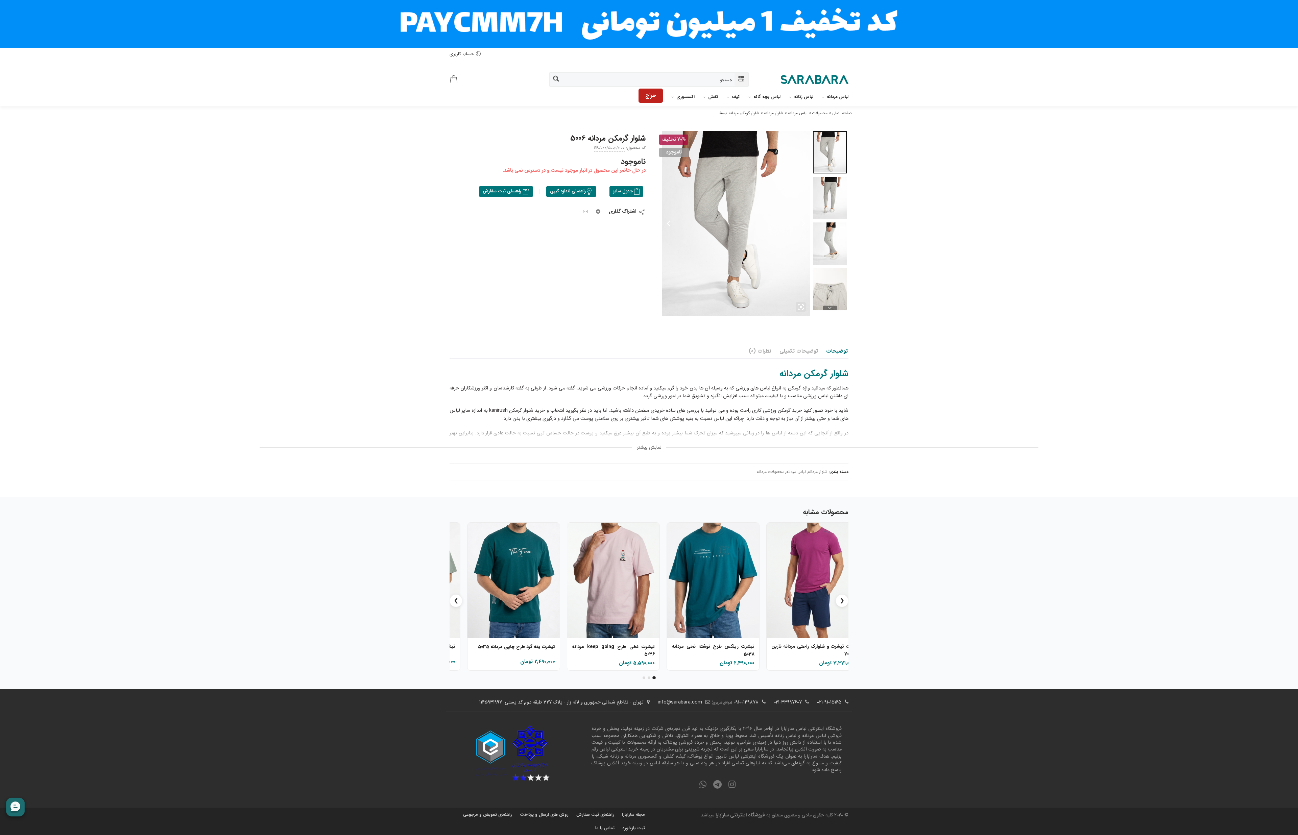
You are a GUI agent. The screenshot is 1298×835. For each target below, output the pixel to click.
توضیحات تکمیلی (798, 351)
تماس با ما (605, 828)
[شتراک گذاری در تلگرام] (598, 211)
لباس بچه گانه (766, 96)
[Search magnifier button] (556, 79)
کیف (736, 96)
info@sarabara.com (680, 702)
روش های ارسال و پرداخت (544, 814)
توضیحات (837, 351)
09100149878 (746, 702)
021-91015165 (829, 702)
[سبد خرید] (454, 79)
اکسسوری (685, 96)
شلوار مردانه (817, 472)
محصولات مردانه (770, 472)
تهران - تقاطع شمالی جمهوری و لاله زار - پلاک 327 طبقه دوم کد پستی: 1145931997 (561, 702)
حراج (650, 95)
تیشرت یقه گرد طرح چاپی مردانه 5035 (516, 646)
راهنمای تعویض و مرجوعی (487, 814)
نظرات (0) (760, 351)
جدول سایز (623, 191)
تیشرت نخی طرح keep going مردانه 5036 (613, 650)
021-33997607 (788, 702)
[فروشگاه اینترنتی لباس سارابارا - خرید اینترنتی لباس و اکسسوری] (814, 79)
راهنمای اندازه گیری (568, 191)
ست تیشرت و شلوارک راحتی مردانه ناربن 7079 (812, 650)
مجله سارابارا (633, 814)
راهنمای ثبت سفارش (503, 191)
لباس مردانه (837, 96)
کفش (713, 96)
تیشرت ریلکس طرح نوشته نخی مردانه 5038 (713, 650)
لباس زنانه (803, 96)
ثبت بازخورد (633, 828)
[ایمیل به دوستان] (585, 211)
